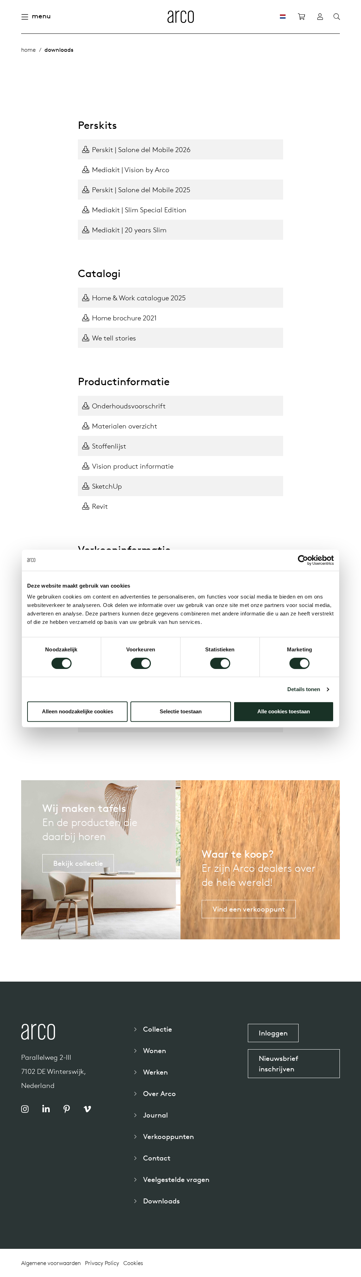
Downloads (161, 1200)
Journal (155, 1114)
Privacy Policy (102, 1262)
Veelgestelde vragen (176, 1179)
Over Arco (159, 1093)
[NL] (283, 16)
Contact (156, 1157)
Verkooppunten (168, 1136)
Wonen (154, 1050)
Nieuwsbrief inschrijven (278, 1063)
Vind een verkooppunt (249, 908)
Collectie (157, 1029)
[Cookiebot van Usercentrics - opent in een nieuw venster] (303, 560)
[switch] (141, 663)
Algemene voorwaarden (51, 1262)
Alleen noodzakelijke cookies (77, 711)
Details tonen (303, 689)
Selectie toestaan (181, 711)
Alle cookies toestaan (283, 711)
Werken (155, 1072)
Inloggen (273, 1032)
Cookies (133, 1262)
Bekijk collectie (78, 863)
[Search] (337, 17)
